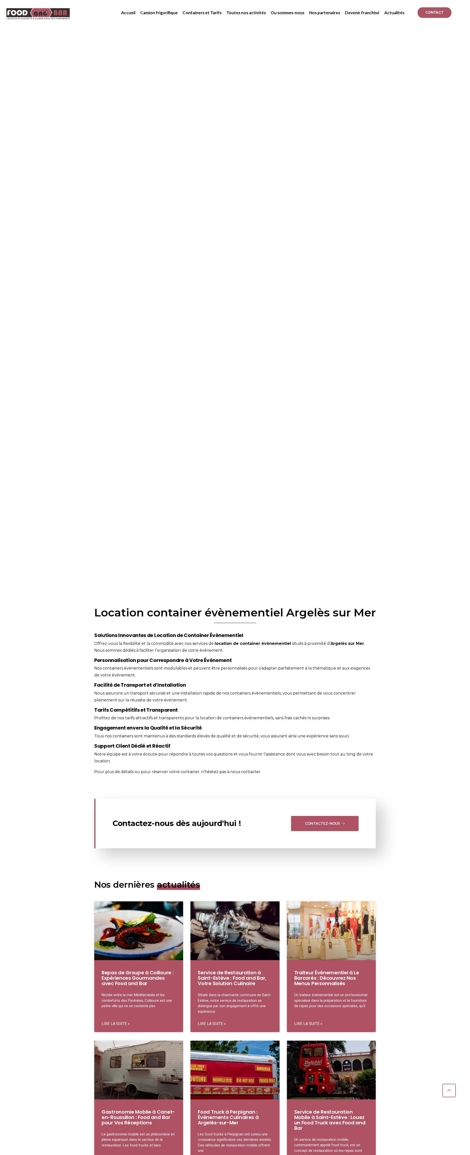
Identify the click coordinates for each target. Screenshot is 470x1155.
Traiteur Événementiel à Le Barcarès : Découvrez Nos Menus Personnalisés (326, 978)
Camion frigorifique (159, 12)
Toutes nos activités (246, 12)
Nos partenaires (324, 12)
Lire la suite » (116, 1023)
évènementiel (276, 643)
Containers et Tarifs (202, 12)
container (250, 643)
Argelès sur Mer (347, 643)
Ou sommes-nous (287, 12)
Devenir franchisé (362, 12)
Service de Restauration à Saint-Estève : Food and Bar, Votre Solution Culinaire (232, 978)
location (223, 643)
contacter (250, 771)
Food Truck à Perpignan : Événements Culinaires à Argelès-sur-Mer (228, 1117)
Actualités (394, 12)
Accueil (128, 12)
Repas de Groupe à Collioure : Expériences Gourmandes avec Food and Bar (138, 978)
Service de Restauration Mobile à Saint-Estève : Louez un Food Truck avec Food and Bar (329, 1119)
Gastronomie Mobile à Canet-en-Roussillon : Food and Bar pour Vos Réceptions (138, 1117)
